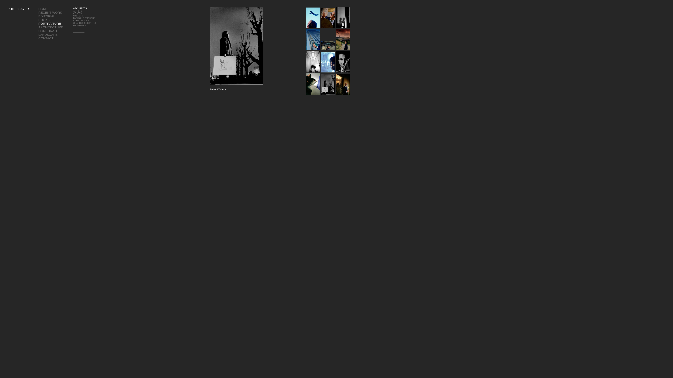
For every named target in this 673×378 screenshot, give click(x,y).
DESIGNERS (79, 25)
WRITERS (78, 16)
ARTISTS (77, 11)
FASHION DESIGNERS (84, 18)
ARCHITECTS (80, 8)
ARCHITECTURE (50, 27)
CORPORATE (48, 31)
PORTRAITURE (49, 23)
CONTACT (45, 38)
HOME (43, 9)
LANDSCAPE (47, 34)
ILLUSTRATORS (81, 20)
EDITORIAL (46, 16)
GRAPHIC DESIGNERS (84, 23)
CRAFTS (77, 13)
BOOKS (44, 20)
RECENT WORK (50, 12)
